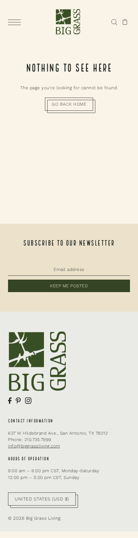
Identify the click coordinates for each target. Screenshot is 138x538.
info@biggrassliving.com (34, 445)
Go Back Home (69, 104)
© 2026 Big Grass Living (34, 518)
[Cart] (125, 21)
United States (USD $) (42, 498)
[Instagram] (28, 400)
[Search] (114, 21)
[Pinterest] (18, 400)
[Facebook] (10, 400)
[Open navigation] (16, 22)
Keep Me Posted (69, 285)
